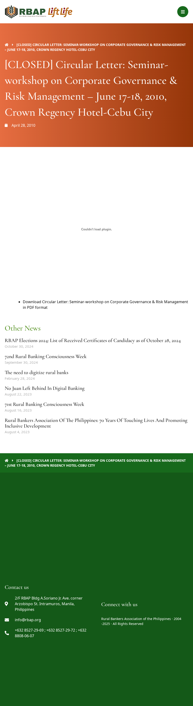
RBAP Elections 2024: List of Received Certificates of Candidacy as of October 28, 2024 (93, 340)
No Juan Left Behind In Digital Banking (44, 388)
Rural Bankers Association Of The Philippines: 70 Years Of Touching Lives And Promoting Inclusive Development (96, 423)
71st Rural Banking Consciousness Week (44, 404)
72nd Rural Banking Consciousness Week (46, 356)
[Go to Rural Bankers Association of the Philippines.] (6, 44)
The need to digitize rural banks (36, 372)
